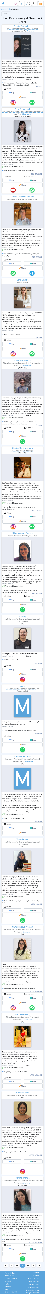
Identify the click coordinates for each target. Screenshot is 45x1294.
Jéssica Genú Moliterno (22, 448)
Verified (8, 1281)
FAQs (7, 1284)
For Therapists (34, 1284)
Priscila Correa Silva (23, 26)
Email (34, 93)
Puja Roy (23, 616)
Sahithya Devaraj (22, 1014)
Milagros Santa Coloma (22, 533)
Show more (31, 31)
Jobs (6, 1289)
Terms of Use (10, 1276)
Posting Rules (34, 1281)
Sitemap (8, 1287)
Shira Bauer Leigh (22, 109)
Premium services (33, 1287)
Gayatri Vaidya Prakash (22, 927)
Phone (23, 97)
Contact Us (35, 1275)
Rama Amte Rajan (22, 756)
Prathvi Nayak (22, 1092)
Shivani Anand (22, 839)
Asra (22, 686)
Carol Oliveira (22, 280)
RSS (8, 1292)
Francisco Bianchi (22, 360)
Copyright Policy (11, 1278)
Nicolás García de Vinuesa (22, 196)
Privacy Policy (10, 1273)
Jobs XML (14, 1292)
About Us (36, 1272)
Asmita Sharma (23, 1178)
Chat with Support (32, 1278)
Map (12, 93)
